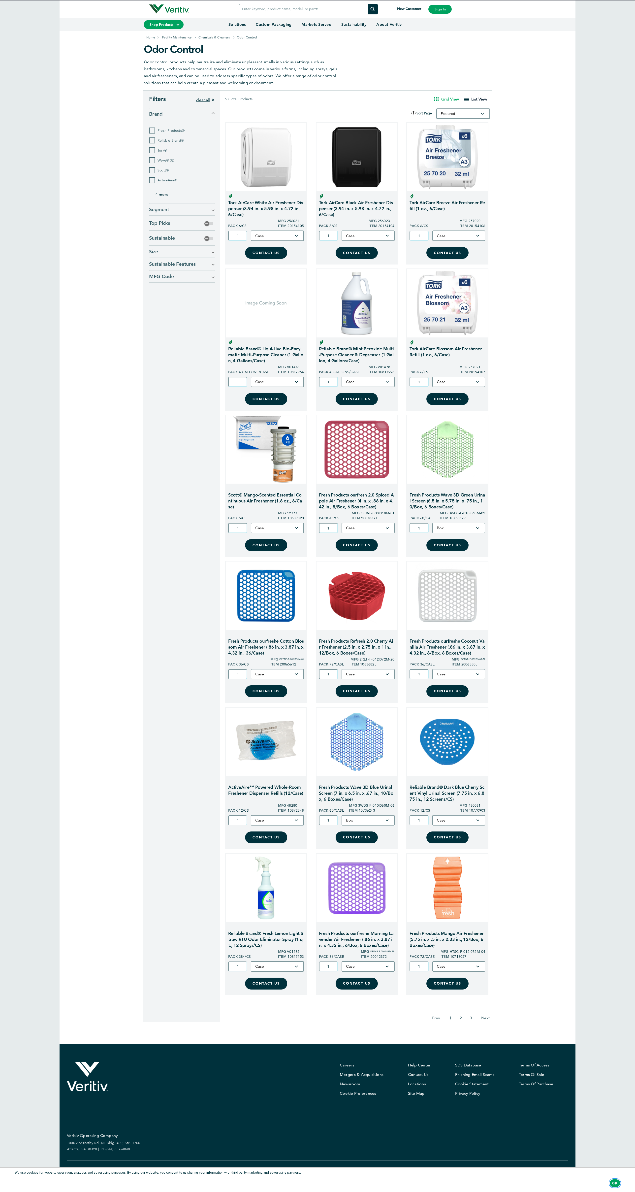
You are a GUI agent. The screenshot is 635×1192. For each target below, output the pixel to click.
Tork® (162, 150)
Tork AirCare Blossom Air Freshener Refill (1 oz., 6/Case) (446, 352)
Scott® (163, 170)
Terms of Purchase (536, 1084)
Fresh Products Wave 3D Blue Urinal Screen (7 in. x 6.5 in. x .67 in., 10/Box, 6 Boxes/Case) (356, 793)
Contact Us (266, 253)
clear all (203, 100)
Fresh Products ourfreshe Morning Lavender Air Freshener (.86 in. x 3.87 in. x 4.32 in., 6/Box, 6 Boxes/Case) (356, 939)
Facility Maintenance (176, 37)
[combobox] (463, 114)
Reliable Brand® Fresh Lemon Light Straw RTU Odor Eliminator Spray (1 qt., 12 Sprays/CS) (265, 939)
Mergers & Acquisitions (362, 1074)
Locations (417, 1084)
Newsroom (350, 1084)
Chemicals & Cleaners (214, 37)
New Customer (409, 8)
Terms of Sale (531, 1074)
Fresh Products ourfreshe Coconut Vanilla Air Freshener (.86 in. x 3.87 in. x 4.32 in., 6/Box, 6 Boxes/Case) (447, 647)
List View (479, 99)
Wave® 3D (166, 160)
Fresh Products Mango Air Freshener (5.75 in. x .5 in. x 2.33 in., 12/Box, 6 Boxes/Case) (446, 939)
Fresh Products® (171, 130)
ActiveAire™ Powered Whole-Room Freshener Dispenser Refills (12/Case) (265, 790)
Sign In (440, 9)
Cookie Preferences (358, 1093)
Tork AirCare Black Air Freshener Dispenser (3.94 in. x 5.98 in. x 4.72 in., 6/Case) (356, 208)
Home (150, 37)
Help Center (419, 1065)
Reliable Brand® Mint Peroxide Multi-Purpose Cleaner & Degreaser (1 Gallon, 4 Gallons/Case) (356, 355)
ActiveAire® (167, 180)
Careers (347, 1065)
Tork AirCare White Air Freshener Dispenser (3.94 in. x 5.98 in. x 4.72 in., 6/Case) (265, 208)
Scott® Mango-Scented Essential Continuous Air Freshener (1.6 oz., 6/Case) (265, 501)
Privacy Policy (467, 1093)
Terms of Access (534, 1065)
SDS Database (468, 1065)
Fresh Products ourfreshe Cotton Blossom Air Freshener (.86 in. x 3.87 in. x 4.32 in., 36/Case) (266, 647)
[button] (182, 114)
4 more (162, 194)
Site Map (416, 1093)
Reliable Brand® (171, 140)
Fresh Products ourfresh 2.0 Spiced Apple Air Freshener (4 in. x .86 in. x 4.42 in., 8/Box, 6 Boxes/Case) (356, 501)
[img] (372, 9)
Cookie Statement (472, 1084)
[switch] (208, 223)
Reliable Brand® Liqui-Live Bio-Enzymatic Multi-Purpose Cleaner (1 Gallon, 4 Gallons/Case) (265, 355)
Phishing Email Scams (475, 1074)
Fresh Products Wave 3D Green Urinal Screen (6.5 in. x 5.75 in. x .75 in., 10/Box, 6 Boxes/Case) (447, 501)
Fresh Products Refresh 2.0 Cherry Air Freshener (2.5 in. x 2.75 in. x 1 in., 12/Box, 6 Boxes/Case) (356, 647)
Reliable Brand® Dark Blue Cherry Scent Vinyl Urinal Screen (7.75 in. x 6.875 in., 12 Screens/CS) (447, 793)
